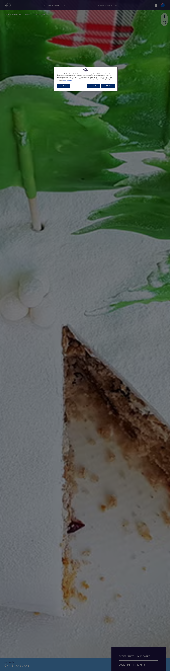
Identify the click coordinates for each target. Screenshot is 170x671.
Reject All (93, 85)
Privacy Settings (63, 85)
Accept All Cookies (108, 85)
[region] (86, 79)
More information (67, 80)
